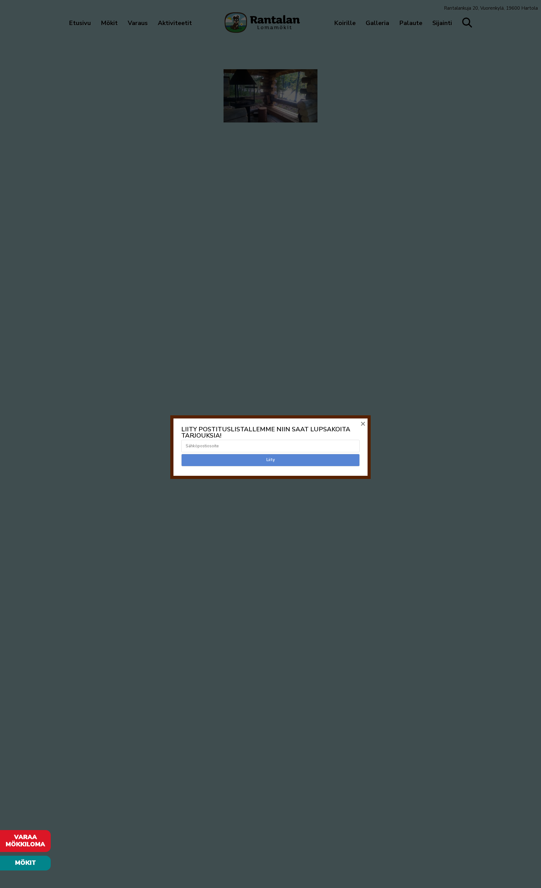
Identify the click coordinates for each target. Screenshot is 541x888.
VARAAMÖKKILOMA (25, 841)
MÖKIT (25, 863)
